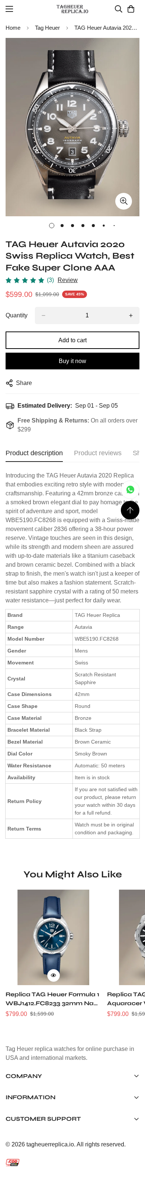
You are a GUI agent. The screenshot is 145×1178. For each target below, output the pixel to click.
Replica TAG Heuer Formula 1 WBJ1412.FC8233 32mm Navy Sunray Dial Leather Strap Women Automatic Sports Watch (53, 999)
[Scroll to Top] (130, 510)
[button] (130, 8)
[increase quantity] (131, 315)
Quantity (17, 315)
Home (13, 28)
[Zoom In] (123, 201)
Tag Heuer (47, 28)
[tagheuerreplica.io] (72, 9)
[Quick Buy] (53, 975)
